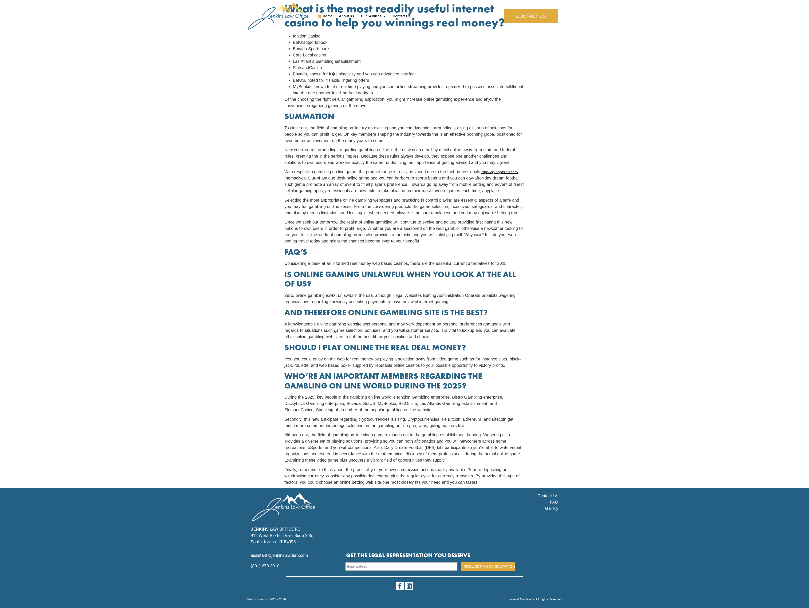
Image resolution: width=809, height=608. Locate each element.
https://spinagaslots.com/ (499, 172)
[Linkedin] (409, 586)
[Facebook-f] (400, 586)
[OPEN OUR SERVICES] (384, 16)
